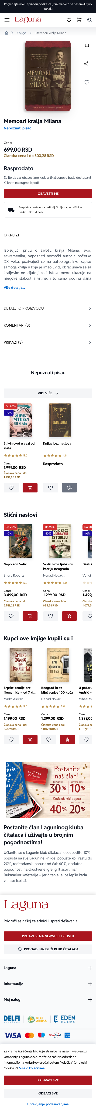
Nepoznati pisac (17, 128)
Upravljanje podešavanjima (48, 1104)
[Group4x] (41, 1035)
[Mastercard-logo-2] (29, 1035)
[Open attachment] (87, 46)
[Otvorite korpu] (79, 20)
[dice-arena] (37, 1019)
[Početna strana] (29, 20)
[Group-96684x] (64, 1019)
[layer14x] (67, 1035)
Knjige (21, 33)
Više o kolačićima (32, 1068)
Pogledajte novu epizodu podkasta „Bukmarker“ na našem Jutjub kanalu (48, 6)
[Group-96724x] (55, 1035)
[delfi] (12, 1019)
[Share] (86, 63)
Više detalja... (14, 287)
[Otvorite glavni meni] (7, 20)
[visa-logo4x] (12, 1035)
